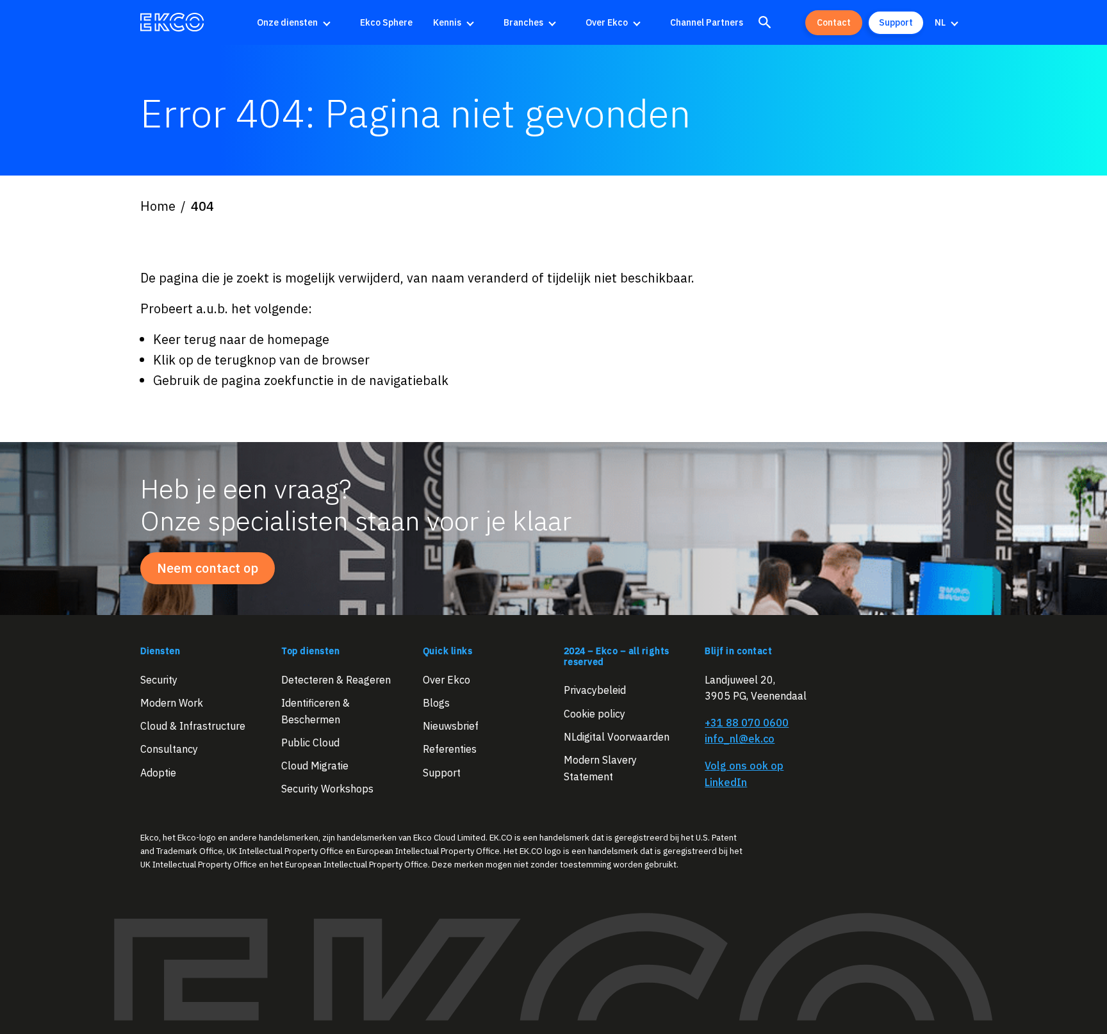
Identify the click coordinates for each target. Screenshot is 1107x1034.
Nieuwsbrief (451, 725)
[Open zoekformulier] (764, 22)
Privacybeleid (595, 690)
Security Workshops (327, 788)
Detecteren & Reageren (336, 679)
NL (940, 22)
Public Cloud (310, 741)
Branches (523, 22)
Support (896, 22)
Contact (834, 22)
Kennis (447, 22)
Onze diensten (287, 22)
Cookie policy (594, 713)
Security (158, 679)
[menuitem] (298, 22)
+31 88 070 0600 (747, 722)
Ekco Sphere (386, 22)
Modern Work (171, 702)
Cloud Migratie (314, 765)
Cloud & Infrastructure (192, 725)
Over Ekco (607, 22)
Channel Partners (706, 22)
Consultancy (169, 749)
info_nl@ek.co (740, 738)
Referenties (450, 749)
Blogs (436, 702)
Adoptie (158, 772)
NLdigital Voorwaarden (616, 736)
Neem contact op (207, 568)
